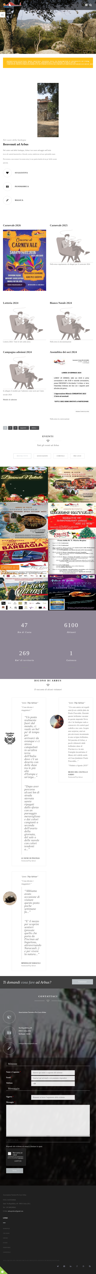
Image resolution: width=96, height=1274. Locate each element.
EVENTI (5, 1242)
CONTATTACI (6, 1252)
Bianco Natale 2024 (61, 302)
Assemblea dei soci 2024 (63, 352)
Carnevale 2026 (12, 225)
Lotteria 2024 (10, 302)
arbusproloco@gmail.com (28, 1043)
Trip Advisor (32, 703)
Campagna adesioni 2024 (17, 352)
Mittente (12, 1063)
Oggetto (10, 1097)
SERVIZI (5, 1238)
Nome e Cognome (13, 1072)
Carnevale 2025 (59, 225)
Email (9, 1077)
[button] (51, 556)
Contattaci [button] (82, 982)
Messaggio (14, 1088)
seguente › (23, 428)
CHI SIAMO (6, 1233)
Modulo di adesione (10, 400)
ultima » (34, 428)
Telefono (9, 1083)
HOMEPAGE (6, 1228)
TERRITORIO (6, 1247)
